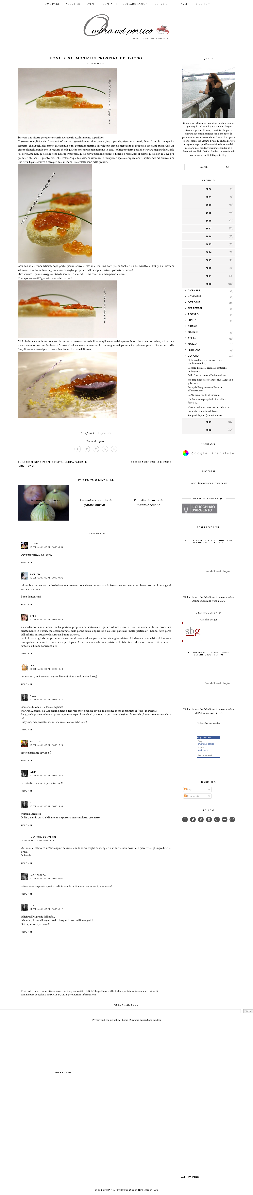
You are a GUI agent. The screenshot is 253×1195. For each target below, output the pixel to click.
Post (189, 789)
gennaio (193, 355)
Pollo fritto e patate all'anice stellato (207, 375)
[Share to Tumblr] (105, 449)
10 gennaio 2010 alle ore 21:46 (46, 879)
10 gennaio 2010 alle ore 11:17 (46, 700)
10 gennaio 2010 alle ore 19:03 (46, 806)
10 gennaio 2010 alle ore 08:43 (46, 547)
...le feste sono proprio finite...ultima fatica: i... (207, 401)
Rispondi (26, 562)
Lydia (33, 772)
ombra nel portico (206, 744)
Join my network (205, 755)
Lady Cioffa (38, 875)
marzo (192, 344)
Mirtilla (35, 741)
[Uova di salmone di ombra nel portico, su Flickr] (67, 133)
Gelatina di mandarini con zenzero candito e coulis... (206, 361)
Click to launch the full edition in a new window (208, 597)
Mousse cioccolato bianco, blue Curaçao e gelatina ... (210, 381)
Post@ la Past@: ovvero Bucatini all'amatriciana (205, 389)
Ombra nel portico (113, 1190)
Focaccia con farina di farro (151, 462)
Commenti (193, 796)
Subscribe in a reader (208, 723)
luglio (192, 320)
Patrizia (35, 574)
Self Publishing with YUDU (208, 713)
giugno (192, 326)
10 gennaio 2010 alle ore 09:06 (46, 578)
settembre (195, 308)
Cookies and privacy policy (212, 483)
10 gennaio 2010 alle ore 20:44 (37, 841)
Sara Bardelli (154, 1020)
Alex (33, 696)
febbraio (194, 349)
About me (73, 4)
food (200, 750)
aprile (192, 338)
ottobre (194, 302)
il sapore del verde (43, 837)
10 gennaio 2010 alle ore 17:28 (46, 745)
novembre (194, 296)
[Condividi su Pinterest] (96, 449)
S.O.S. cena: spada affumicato (204, 395)
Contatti (110, 4)
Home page (51, 4)
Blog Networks (204, 737)
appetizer (105, 433)
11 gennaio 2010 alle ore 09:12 (46, 909)
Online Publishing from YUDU (208, 601)
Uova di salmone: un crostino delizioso (208, 407)
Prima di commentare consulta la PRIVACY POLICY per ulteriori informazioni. (89, 992)
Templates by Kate (148, 1190)
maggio (193, 332)
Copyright (163, 4)
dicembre (194, 290)
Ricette (201, 4)
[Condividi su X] (87, 449)
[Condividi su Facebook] (78, 449)
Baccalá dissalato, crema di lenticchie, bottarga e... (208, 369)
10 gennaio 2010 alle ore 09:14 (46, 620)
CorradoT (37, 544)
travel (205, 750)
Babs (33, 616)
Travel (182, 4)
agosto (193, 314)
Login (193, 483)
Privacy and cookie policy (106, 1020)
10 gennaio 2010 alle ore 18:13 (46, 776)
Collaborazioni (136, 4)
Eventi (92, 4)
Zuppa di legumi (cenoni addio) (205, 415)
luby (33, 665)
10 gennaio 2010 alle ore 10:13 (46, 669)
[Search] (228, 167)
